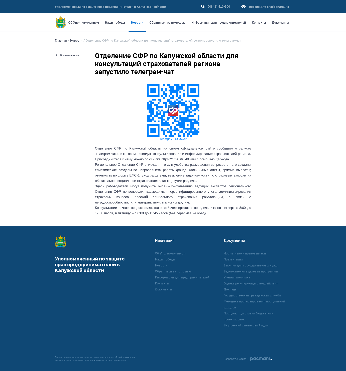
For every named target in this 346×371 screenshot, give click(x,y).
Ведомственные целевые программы (251, 271)
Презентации (233, 259)
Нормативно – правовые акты (245, 253)
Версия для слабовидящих (269, 6)
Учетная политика (237, 277)
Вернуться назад (69, 55)
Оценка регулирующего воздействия (251, 283)
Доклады (230, 289)
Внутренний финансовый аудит (247, 325)
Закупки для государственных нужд (251, 265)
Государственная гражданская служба (252, 295)
